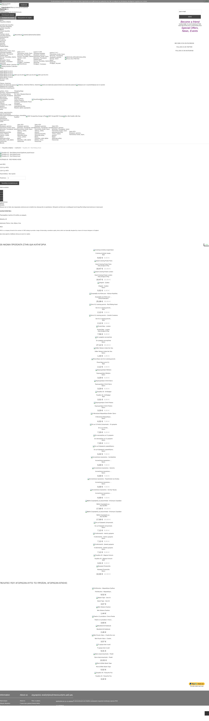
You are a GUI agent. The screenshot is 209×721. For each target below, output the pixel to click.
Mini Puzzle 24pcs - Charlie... (103, 638)
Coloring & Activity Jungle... (103, 253)
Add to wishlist (4, 187)
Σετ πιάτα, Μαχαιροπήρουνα (22, 94)
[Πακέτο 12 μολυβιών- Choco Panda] (103, 616)
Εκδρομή (2, 45)
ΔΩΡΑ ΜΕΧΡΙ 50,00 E (6, 76)
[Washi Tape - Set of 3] (103, 597)
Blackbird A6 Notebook (103, 629)
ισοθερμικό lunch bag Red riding (76, 207)
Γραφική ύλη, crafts (5, 105)
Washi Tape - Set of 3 (103, 601)
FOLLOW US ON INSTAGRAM (184, 50)
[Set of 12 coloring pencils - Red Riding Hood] (103, 304)
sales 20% (3, 124)
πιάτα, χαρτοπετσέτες (6, 112)
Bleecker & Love (36, 711)
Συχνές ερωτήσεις (5, 706)
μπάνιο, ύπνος (4, 91)
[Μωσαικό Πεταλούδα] (103, 566)
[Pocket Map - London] (103, 326)
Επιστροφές (3, 714)
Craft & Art (3, 40)
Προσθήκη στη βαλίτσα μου (10, 183)
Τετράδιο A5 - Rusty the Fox (103, 676)
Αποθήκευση (18, 105)
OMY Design (59, 116)
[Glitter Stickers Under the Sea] (103, 348)
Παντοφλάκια (4, 98)
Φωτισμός (17, 103)
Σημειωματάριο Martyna (103, 373)
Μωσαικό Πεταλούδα (103, 569)
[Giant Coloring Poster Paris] (103, 261)
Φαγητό (2, 106)
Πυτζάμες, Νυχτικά (55, 63)
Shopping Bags (18, 91)
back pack (100, 207)
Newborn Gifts (4, 79)
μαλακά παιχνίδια (5, 28)
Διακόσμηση (20, 134)
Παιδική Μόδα (36, 703)
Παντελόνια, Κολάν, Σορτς (7, 51)
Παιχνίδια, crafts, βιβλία (7, 140)
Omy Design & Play (41, 116)
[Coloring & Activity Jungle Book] (103, 250)
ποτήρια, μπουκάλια (20, 115)
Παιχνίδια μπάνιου (5, 94)
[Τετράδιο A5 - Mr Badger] (103, 391)
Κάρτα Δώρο (3, 701)
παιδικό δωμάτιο (19, 100)
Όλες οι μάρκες (36, 701)
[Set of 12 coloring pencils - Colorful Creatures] (103, 315)
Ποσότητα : (3, 178)
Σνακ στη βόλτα (18, 98)
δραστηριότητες (4, 120)
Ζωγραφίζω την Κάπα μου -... (103, 297)
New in (2, 58)
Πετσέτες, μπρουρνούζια (7, 92)
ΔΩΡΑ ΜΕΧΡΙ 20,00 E (6, 71)
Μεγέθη (2, 205)
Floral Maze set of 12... (103, 362)
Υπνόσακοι (3, 100)
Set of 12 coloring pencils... (103, 308)
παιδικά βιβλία (36, 35)
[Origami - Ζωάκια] (103, 282)
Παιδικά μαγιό (4, 55)
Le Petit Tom (75, 59)
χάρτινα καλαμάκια (5, 114)
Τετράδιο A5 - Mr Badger (103, 395)
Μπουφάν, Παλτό (5, 60)
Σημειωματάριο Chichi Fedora (103, 406)
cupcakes (3, 117)
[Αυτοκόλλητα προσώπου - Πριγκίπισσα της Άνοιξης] (103, 479)
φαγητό (16, 92)
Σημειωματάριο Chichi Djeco (103, 384)
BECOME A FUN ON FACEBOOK (184, 43)
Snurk (38, 99)
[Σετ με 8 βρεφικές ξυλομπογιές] (103, 522)
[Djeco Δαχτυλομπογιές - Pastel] (103, 654)
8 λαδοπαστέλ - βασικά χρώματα (103, 547)
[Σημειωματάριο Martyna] (103, 370)
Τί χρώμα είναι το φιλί (103, 648)
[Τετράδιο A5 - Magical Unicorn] (103, 555)
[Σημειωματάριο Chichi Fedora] (103, 402)
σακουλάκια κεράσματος (7, 115)
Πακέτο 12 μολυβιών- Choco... (103, 620)
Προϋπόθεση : (4, 174)
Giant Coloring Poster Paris (103, 264)
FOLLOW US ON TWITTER (184, 47)
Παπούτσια (3, 141)
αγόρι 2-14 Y (21, 52)
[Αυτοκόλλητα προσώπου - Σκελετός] (103, 468)
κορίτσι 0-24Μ (38, 52)
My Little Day (76, 116)
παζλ (1, 32)
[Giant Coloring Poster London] (103, 272)
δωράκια (16, 117)
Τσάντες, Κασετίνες (5, 83)
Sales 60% (72, 131)
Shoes (25, 64)
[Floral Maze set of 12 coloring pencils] (103, 359)
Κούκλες (2, 38)
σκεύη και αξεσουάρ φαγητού (8, 85)
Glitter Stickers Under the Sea (103, 351)
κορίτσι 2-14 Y (54, 52)
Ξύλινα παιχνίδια (5, 31)
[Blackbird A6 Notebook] (103, 626)
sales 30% (20, 124)
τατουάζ (2, 43)
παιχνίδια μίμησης (5, 35)
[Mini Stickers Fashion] (103, 607)
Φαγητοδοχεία (36, 706)
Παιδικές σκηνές (4, 34)
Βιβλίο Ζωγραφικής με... (103, 504)
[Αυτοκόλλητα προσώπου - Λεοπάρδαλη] (103, 457)
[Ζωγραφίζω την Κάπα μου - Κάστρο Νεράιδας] (103, 293)
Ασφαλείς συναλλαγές (6, 708)
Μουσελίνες (3, 97)
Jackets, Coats (21, 58)
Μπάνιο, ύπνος (39, 140)
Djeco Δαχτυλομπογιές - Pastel (103, 657)
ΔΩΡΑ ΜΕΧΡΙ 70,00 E (6, 77)
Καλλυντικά (3, 108)
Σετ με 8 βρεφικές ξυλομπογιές (103, 526)
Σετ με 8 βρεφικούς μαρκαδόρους (103, 449)
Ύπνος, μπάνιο (21, 137)
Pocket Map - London (103, 329)
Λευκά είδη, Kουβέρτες (6, 95)
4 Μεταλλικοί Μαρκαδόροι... (103, 417)
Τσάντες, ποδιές (4, 135)
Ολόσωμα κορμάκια (5, 52)
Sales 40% (38, 124)
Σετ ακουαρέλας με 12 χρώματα (103, 438)
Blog (21, 706)
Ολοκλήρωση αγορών (8, 15)
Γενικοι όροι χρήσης (26, 703)
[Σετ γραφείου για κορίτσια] (103, 337)
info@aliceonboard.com (63, 709)
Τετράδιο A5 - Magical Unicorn (103, 558)
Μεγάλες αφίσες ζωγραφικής (22, 108)
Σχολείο (2, 102)
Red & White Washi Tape (103, 666)
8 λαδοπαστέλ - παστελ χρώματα (103, 537)
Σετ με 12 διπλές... (103, 428)
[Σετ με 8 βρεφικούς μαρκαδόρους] (103, 446)
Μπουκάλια (17, 95)
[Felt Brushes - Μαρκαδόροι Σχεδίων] (103, 588)
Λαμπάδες (51, 99)
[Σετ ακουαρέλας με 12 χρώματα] (103, 435)
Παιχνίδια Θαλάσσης (6, 26)
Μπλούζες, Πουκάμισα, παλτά (8, 129)
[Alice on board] (5, 4)
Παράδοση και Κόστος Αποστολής (10, 711)
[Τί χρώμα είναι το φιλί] (103, 644)
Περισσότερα (4, 202)
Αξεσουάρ (3, 63)
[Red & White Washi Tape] (103, 663)
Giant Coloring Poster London (103, 275)
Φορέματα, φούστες (39, 55)
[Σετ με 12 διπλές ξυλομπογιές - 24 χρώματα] (103, 424)
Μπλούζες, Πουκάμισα (6, 54)
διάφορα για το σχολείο (6, 86)
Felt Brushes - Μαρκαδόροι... (103, 591)
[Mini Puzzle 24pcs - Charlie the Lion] (103, 635)
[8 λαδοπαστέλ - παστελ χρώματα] (103, 533)
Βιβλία (2, 29)
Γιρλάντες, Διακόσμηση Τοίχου (23, 102)
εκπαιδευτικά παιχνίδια (6, 25)
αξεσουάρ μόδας (81, 57)
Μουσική (2, 42)
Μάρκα (2, 203)
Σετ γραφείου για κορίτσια (103, 340)
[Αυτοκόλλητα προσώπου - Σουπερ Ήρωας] (103, 490)
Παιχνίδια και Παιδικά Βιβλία (40, 714)
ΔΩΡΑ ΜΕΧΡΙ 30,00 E (6, 72)
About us (22, 701)
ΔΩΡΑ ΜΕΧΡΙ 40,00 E (6, 74)
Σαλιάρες (16, 97)
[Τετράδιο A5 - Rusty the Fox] (103, 672)
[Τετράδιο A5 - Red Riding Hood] (10, 154)
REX (4, 164)
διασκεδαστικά (4, 37)
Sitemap (2, 719)
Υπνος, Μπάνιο (4, 134)
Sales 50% (55, 126)
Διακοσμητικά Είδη (19, 106)
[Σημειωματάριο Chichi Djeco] (103, 381)
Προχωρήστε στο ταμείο (25, 18)
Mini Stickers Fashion (103, 610)
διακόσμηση (3, 118)
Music (20, 35)
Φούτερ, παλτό (54, 59)
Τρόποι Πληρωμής (5, 716)
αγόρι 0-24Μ (3, 49)
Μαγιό (19, 59)
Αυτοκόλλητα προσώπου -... (103, 460)
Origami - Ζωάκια (103, 286)
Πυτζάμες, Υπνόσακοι (6, 61)
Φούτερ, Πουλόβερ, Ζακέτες (8, 57)
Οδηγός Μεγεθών (5, 703)
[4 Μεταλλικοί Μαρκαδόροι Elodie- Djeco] (103, 413)
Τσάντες (2, 103)
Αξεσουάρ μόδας (5, 138)
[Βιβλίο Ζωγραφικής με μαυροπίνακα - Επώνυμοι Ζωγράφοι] (103, 500)
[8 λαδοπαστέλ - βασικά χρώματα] (103, 544)
